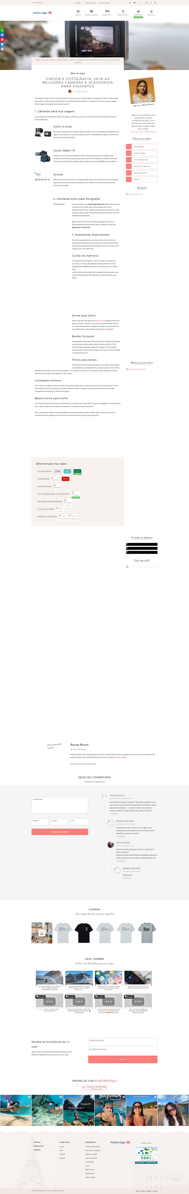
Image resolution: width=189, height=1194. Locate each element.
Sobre (77, 3)
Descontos (138, 15)
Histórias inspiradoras (92, 1147)
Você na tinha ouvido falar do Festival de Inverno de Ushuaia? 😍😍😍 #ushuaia (108, 1010)
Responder (114, 814)
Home (78, 15)
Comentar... (38, 799)
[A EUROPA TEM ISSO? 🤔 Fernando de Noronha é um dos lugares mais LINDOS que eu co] (173, 1110)
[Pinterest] (2, 39)
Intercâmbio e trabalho (92, 1150)
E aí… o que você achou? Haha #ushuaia (50, 1010)
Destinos (38, 2)
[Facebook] (2, 34)
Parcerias (143, 1191)
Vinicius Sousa (117, 796)
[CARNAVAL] (142, 548)
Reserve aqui (90, 3)
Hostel (62, 1147)
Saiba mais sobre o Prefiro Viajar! (143, 131)
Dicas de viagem (77, 73)
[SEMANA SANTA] (142, 552)
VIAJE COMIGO (104, 3)
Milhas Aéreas (89, 1169)
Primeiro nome (96, 1040)
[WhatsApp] (2, 30)
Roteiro (37, 1142)
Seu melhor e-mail (98, 1049)
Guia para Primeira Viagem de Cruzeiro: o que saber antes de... (79, 988)
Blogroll (149, 1191)
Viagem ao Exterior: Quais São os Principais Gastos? (138, 987)
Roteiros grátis (91, 15)
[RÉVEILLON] (142, 544)
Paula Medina (123, 843)
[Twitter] (2, 44)
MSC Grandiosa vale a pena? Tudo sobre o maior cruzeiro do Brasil (49, 988)
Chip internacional (91, 1158)
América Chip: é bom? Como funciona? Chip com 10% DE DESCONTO (109, 988)
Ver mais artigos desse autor (83, 763)
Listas (87, 1166)
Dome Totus (99, 320)
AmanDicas (90, 1142)
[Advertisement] (78, 382)
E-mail (55, 821)
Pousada (62, 1154)
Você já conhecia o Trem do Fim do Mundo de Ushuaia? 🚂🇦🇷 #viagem (79, 1010)
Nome (36, 821)
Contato (155, 1191)
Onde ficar (106, 15)
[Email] (2, 49)
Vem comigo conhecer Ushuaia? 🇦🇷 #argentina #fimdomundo (138, 1010)
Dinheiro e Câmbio (91, 1154)
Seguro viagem (90, 1177)
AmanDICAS (122, 15)
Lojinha (150, 15)
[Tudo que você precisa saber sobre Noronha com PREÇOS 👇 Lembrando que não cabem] (78, 1110)
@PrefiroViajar (107, 1080)
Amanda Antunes (125, 821)
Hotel (61, 1150)
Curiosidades (89, 1162)
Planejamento (89, 1173)
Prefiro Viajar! (120, 757)
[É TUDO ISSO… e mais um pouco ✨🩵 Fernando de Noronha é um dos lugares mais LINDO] (141, 1110)
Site (72, 821)
